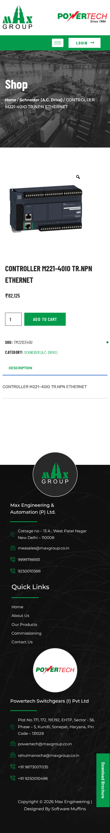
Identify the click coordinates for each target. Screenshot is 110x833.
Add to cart (45, 319)
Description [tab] (20, 368)
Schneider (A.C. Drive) (41, 99)
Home (10, 99)
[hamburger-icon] (57, 43)
